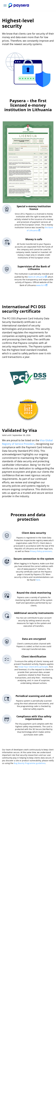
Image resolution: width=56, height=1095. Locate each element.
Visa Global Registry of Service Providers (27, 442)
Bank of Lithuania (36, 277)
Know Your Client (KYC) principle (33, 666)
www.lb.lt (40, 285)
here (38, 580)
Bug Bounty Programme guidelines (30, 763)
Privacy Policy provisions (41, 551)
